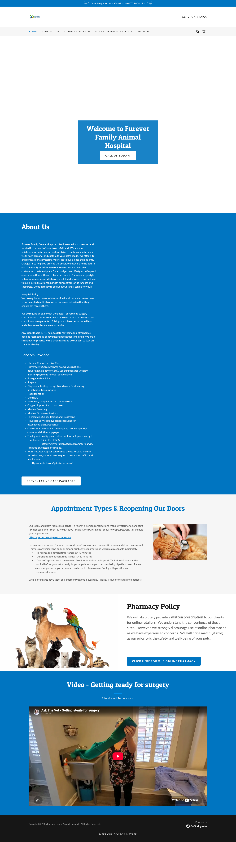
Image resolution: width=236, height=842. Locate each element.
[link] (35, 16)
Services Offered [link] (77, 31)
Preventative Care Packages (51, 480)
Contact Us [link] (50, 31)
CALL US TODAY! (118, 155)
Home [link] (33, 31)
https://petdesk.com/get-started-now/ (52, 462)
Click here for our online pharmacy (164, 661)
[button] (143, 32)
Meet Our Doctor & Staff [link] (114, 31)
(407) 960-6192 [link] (194, 17)
